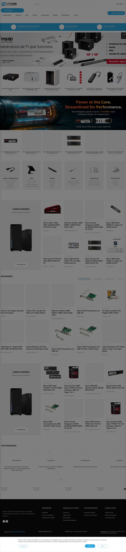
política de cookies (81, 541)
